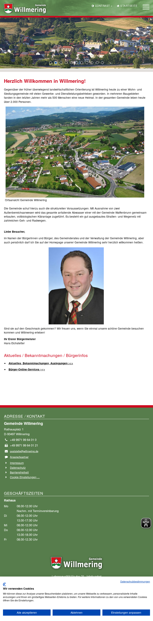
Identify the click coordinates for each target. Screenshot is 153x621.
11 (102, 62)
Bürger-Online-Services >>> (27, 369)
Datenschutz (18, 468)
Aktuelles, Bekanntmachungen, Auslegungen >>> (41, 363)
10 (97, 62)
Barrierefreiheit (19, 472)
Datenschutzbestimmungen (135, 581)
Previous (6, 44)
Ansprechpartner (19, 457)
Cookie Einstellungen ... (25, 477)
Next (3, 44)
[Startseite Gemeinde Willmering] (76, 562)
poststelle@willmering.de (24, 451)
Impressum (17, 463)
